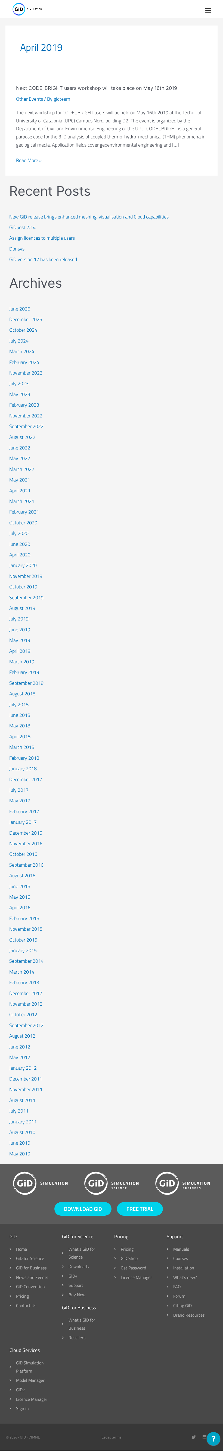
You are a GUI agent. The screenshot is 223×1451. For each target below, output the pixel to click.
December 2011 (25, 1078)
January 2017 (23, 822)
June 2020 (19, 544)
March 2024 (21, 351)
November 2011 (25, 1089)
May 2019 (19, 640)
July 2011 (19, 1110)
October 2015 (23, 939)
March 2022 (21, 469)
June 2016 (19, 886)
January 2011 (23, 1121)
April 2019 (19, 651)
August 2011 (22, 1100)
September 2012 (26, 1025)
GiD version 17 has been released (43, 259)
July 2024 (19, 340)
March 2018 (21, 747)
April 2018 (19, 736)
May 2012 (19, 1057)
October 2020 (23, 522)
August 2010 (22, 1132)
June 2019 (19, 629)
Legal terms (111, 1437)
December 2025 (25, 319)
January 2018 (23, 768)
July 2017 (19, 790)
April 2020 (19, 554)
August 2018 (22, 693)
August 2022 (22, 437)
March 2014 (21, 971)
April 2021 (19, 490)
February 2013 (24, 982)
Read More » (29, 160)
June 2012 (19, 1046)
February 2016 (24, 918)
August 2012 (22, 1036)
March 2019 (21, 661)
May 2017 (19, 800)
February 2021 (24, 511)
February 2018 (24, 758)
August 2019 (22, 608)
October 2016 (23, 854)
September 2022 (26, 426)
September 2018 (26, 683)
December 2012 (25, 993)
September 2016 (26, 865)
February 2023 (24, 404)
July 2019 (19, 618)
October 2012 (23, 1014)
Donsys (16, 248)
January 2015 (23, 950)
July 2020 (19, 533)
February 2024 (24, 362)
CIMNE (34, 1437)
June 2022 (19, 447)
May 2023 (19, 394)
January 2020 (23, 565)
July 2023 (19, 383)
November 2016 (25, 843)
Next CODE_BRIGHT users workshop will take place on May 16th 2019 (96, 88)
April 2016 (19, 907)
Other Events (29, 99)
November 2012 (25, 1004)
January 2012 (23, 1068)
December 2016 (25, 833)
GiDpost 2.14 (22, 227)
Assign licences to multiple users (42, 238)
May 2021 (19, 479)
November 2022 (25, 415)
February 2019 (24, 672)
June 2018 (19, 715)
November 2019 (25, 576)
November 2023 (25, 372)
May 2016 (19, 897)
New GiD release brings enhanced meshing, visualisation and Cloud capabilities (89, 216)
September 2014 (26, 961)
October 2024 (23, 330)
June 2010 (19, 1142)
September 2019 (26, 597)
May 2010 (19, 1153)
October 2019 (23, 586)
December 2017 (25, 779)
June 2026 (19, 308)
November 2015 (25, 929)
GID (23, 1437)
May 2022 (19, 458)
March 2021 (21, 501)
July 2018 (19, 704)
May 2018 (19, 725)
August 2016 (22, 875)
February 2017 (24, 811)
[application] (213, 1440)
